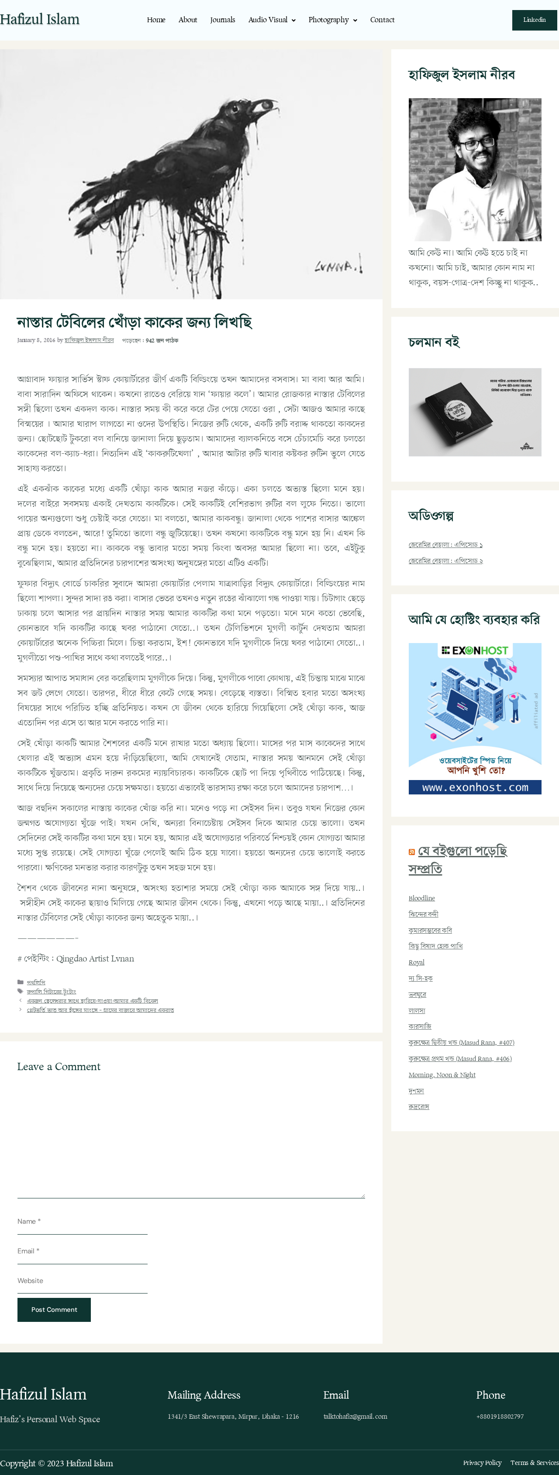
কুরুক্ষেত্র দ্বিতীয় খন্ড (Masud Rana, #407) (461, 1043)
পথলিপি (36, 983)
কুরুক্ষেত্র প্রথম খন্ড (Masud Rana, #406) (460, 1059)
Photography (329, 20)
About (188, 20)
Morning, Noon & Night (442, 1075)
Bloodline (422, 898)
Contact (382, 20)
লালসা (417, 1011)
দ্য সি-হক (421, 979)
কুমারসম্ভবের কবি (430, 931)
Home (156, 20)
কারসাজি (420, 1027)
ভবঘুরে (417, 995)
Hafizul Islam (39, 20)
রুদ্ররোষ (419, 1107)
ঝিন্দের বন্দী (423, 915)
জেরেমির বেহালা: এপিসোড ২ (446, 561)
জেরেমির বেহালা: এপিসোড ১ (446, 545)
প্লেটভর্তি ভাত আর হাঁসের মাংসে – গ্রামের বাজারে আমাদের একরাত (100, 1010)
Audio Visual (268, 20)
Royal (416, 963)
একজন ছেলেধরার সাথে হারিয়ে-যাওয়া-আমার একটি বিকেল (92, 1001)
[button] (272, 20)
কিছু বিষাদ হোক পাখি (436, 946)
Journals (222, 20)
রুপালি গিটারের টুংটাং (51, 992)
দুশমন (416, 1091)
